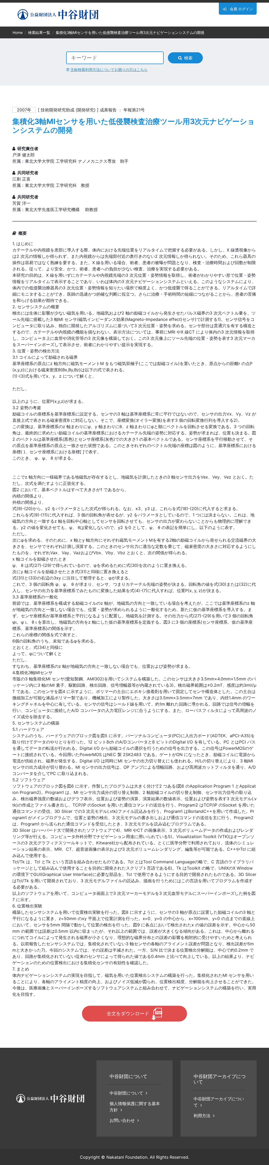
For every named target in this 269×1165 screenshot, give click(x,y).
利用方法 (202, 1115)
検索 (188, 57)
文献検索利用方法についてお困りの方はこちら (109, 69)
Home (18, 32)
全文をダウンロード (128, 1013)
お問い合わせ (122, 1120)
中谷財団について (126, 1093)
